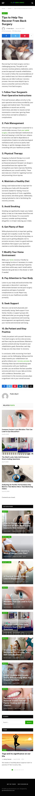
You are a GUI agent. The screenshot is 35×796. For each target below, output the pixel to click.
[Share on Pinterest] (24, 35)
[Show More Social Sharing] (31, 35)
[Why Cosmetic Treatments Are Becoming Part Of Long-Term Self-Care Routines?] (17, 648)
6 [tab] (21, 770)
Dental (5, 689)
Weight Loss (7, 536)
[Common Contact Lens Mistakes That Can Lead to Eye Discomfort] (17, 418)
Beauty (5, 511)
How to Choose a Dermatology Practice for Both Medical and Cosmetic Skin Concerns (17, 525)
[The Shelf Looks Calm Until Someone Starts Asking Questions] (17, 446)
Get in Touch (11, 784)
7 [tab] (23, 770)
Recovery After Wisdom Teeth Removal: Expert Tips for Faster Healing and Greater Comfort (17, 701)
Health (5, 13)
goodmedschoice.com (8, 790)
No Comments (7, 31)
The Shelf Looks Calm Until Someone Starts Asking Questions (16, 627)
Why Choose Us (23, 784)
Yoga (4, 750)
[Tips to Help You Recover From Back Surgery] (17, 50)
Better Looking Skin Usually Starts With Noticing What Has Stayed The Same (17, 677)
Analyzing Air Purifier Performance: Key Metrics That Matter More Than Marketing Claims (17, 487)
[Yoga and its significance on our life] (17, 742)
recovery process (23, 361)
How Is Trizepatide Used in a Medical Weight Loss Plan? (16, 552)
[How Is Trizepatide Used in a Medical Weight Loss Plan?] (17, 547)
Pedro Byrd (10, 28)
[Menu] (3, 3)
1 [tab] (12, 770)
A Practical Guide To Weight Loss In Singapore (16, 577)
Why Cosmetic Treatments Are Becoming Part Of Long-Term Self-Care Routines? (17, 652)
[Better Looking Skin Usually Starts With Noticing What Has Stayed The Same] (17, 674)
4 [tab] (17, 770)
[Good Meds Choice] (17, 3)
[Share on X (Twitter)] (15, 35)
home (11, 260)
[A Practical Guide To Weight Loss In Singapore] (17, 572)
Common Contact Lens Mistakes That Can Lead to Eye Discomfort (18, 601)
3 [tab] (16, 770)
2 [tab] (14, 770)
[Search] (32, 3)
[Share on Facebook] (6, 35)
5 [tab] (19, 770)
